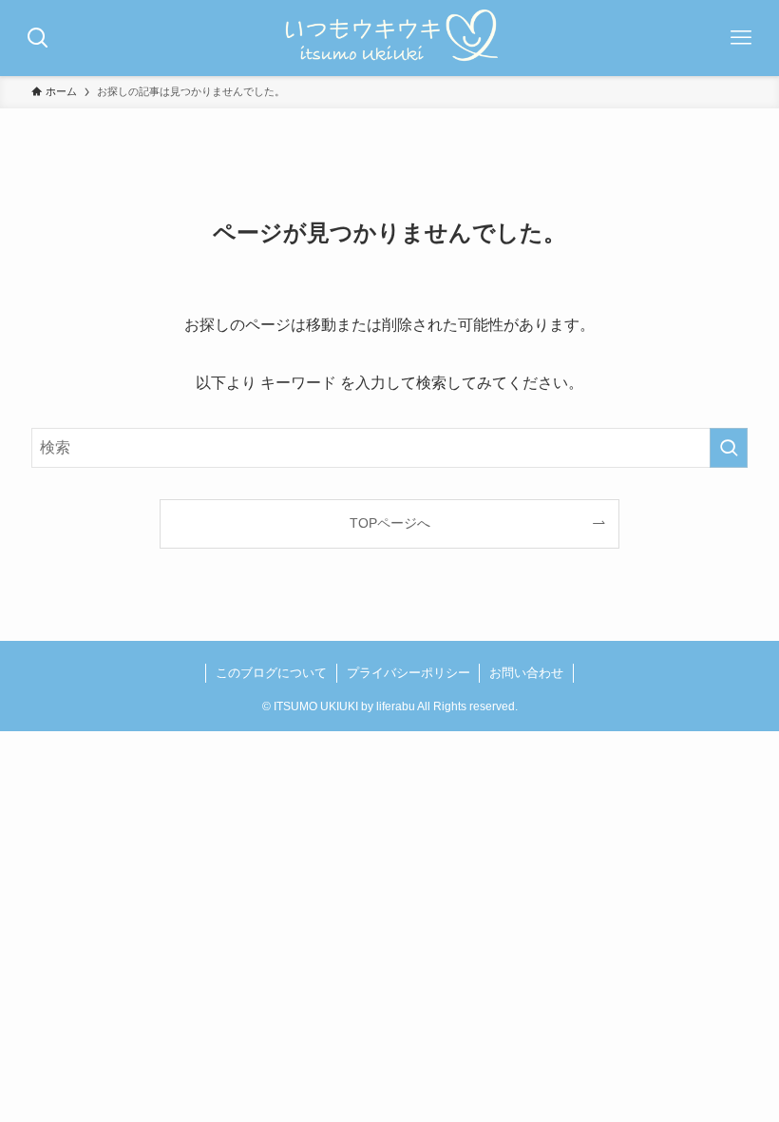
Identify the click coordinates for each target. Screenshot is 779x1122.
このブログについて (271, 673)
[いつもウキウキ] (390, 38)
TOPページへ (390, 523)
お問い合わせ (526, 673)
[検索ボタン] (38, 38)
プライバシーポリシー (408, 673)
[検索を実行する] (729, 448)
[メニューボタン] (741, 38)
